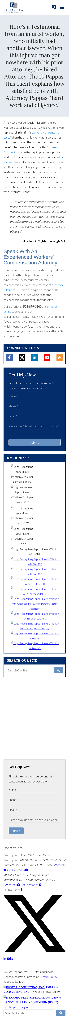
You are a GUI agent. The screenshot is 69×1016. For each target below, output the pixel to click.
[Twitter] (22, 357)
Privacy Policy (48, 976)
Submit (34, 442)
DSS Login (21, 1007)
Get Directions (16, 870)
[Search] (58, 670)
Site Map (9, 1007)
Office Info (10, 885)
